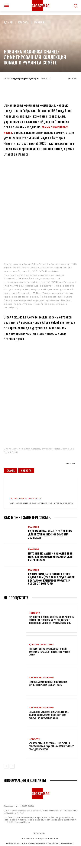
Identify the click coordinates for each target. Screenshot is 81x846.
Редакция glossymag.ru (25, 78)
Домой (8, 22)
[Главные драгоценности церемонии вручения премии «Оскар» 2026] (15, 681)
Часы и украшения (41, 678)
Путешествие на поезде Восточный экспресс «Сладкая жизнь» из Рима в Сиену (49, 651)
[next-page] (12, 766)
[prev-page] (6, 766)
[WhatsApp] (34, 87)
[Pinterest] (59, 87)
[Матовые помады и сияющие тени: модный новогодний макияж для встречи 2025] (15, 555)
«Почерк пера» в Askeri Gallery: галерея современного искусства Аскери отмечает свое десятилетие (51, 746)
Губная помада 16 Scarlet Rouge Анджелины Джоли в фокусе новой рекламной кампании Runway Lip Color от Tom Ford (51, 578)
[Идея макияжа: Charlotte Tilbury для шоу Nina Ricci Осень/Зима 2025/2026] (15, 533)
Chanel (10, 470)
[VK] (46, 87)
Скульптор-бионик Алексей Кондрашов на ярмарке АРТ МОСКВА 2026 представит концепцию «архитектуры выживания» (51, 619)
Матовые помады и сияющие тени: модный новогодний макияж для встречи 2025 (50, 556)
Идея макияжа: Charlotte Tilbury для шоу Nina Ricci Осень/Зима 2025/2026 (50, 534)
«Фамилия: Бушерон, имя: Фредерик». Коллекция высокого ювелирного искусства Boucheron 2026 (49, 714)
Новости (26, 470)
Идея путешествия (41, 645)
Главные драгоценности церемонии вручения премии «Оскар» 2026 (48, 683)
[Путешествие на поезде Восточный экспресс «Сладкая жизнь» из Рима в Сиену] (15, 649)
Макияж (39, 22)
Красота (23, 22)
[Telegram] (22, 87)
